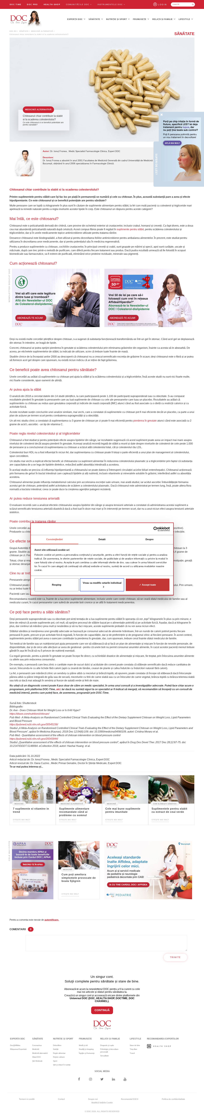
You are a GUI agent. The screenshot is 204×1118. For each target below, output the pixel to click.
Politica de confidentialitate (173, 1099)
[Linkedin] (113, 1079)
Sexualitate (104, 1056)
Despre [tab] (150, 539)
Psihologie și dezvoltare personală (109, 1050)
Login (162, 5)
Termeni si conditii (27, 1099)
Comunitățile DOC (78, 4)
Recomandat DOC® (129, 1099)
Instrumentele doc (110, 4)
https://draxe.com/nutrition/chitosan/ (29, 713)
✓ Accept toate (147, 584)
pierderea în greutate (145, 420)
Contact (61, 1099)
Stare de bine (135, 1045)
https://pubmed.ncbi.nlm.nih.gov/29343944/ (34, 738)
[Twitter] (102, 1079)
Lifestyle (185, 19)
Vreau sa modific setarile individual (102, 582)
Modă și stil (83, 1045)
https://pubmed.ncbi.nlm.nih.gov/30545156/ (34, 724)
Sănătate (95, 19)
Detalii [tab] (102, 539)
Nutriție (55, 1049)
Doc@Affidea (15, 1045)
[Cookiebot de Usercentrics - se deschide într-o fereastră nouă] (156, 529)
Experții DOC (75, 19)
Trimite (175, 957)
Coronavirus (37, 1045)
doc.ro (13, 31)
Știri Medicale (37, 1061)
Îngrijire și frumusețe (87, 1053)
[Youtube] (125, 1079)
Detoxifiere (57, 1045)
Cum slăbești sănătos (165, 803)
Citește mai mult (21, 820)
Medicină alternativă (42, 31)
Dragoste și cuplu (107, 1045)
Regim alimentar (59, 1053)
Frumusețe (140, 19)
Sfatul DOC (36, 1057)
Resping (56, 584)
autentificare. (51, 919)
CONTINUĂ (102, 1010)
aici (58, 689)
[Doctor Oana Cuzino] (26, 19)
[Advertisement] (56, 298)
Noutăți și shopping (86, 1049)
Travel (132, 1053)
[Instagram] (90, 1079)
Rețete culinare (59, 1057)
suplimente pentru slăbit (130, 229)
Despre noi (93, 1099)
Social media (102, 1071)
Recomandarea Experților (163, 1039)
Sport (55, 1061)
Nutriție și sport (116, 19)
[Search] (193, 4)
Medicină (19, 803)
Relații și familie (162, 19)
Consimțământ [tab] (54, 539)
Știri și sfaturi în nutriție (61, 1065)
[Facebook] (79, 1079)
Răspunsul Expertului (18, 1049)
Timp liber (133, 1049)
